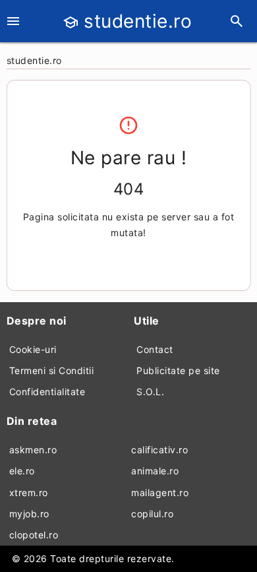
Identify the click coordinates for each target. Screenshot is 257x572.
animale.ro (155, 470)
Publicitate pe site (178, 370)
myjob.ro (29, 513)
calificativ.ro (159, 449)
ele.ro (22, 470)
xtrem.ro (28, 492)
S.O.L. (150, 391)
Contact (154, 349)
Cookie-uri (33, 349)
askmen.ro (33, 449)
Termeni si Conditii (51, 370)
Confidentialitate (47, 391)
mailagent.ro (159, 492)
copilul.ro (152, 513)
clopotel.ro (34, 534)
